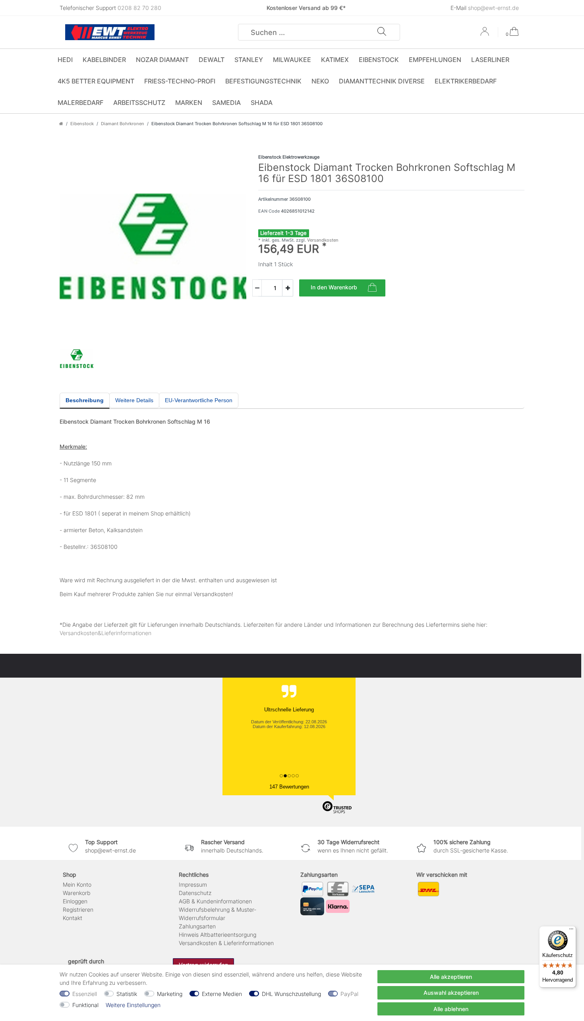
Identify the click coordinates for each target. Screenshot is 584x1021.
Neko (320, 81)
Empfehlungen (435, 60)
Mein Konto (77, 884)
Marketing (169, 993)
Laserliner (490, 60)
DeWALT (211, 60)
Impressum (193, 884)
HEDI (65, 60)
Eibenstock (379, 60)
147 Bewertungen (289, 787)
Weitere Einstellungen (133, 1005)
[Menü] (571, 931)
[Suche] (382, 32)
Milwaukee (292, 60)
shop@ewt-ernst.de (493, 7)
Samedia (226, 103)
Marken (188, 103)
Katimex (335, 60)
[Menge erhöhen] (287, 287)
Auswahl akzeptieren (451, 992)
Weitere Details (134, 400)
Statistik (126, 993)
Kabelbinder (104, 60)
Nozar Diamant (162, 60)
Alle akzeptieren (451, 976)
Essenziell (84, 993)
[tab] (85, 401)
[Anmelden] (485, 34)
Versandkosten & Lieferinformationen (226, 943)
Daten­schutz (195, 892)
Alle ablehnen (450, 1009)
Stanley (248, 60)
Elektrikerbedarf (466, 81)
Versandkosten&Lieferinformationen (105, 633)
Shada (262, 103)
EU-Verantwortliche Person (198, 400)
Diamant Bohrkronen (122, 123)
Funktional (85, 1005)
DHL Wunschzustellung (291, 993)
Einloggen (75, 901)
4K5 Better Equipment (96, 81)
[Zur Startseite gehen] (61, 123)
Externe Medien (222, 993)
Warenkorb (77, 892)
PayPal (349, 993)
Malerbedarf (80, 103)
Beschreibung (85, 400)
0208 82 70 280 (139, 7)
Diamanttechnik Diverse (382, 81)
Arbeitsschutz (139, 103)
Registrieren (78, 909)
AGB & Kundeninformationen (215, 901)
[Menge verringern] (257, 287)
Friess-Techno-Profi (179, 81)
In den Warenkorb (334, 287)
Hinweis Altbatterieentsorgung (217, 934)
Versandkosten (322, 240)
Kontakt (72, 917)
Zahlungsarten (197, 926)
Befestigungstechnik (263, 81)
